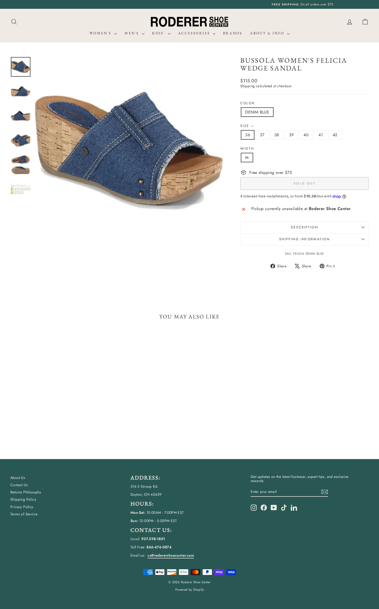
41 (320, 135)
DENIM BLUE (257, 112)
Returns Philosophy (25, 492)
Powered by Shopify (189, 589)
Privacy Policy (21, 506)
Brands (232, 33)
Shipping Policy (23, 499)
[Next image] (214, 150)
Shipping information (304, 239)
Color (247, 103)
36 (247, 135)
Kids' (159, 33)
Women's (101, 33)
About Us (17, 477)
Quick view (53, 412)
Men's (133, 33)
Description (304, 227)
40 (306, 135)
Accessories (195, 33)
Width (247, 149)
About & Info (268, 33)
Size (247, 126)
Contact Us (19, 484)
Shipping (247, 86)
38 (276, 135)
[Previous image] (43, 150)
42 (335, 135)
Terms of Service (23, 514)
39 (291, 135)
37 (262, 135)
